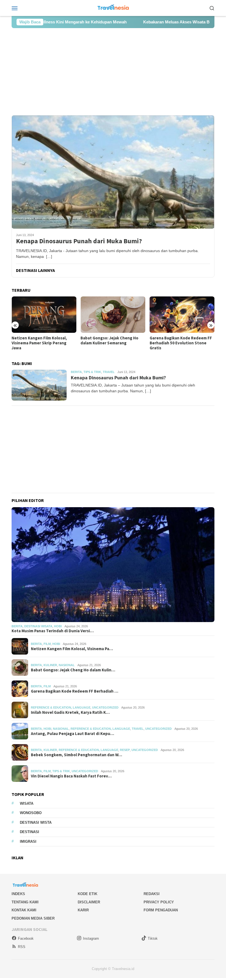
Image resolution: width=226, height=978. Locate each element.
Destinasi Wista (36, 822)
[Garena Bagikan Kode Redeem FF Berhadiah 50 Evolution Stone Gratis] (112, 314)
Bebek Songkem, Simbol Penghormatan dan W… (76, 754)
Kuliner (50, 665)
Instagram (91, 938)
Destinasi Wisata (38, 626)
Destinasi (29, 832)
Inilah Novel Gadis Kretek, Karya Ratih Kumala (180, 340)
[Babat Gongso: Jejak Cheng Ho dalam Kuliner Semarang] (44, 314)
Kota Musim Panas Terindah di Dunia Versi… (53, 630)
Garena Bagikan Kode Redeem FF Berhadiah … (74, 691)
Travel (109, 372)
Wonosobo (31, 813)
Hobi (58, 626)
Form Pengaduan (161, 910)
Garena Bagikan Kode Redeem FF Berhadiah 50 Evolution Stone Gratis (111, 343)
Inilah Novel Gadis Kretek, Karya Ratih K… (70, 712)
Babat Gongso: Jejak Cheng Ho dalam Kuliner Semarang (40, 340)
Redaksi (152, 894)
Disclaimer (89, 902)
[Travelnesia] (113, 8)
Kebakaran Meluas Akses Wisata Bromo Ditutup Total (162, 22)
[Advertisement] (113, 71)
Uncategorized (105, 707)
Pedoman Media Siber (33, 918)
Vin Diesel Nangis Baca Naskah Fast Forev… (71, 776)
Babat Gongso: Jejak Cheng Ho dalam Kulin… (73, 670)
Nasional (67, 665)
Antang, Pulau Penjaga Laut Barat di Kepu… (72, 733)
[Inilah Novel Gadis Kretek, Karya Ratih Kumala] (182, 314)
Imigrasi (28, 841)
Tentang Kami (25, 902)
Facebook (26, 938)
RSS (21, 947)
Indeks (18, 894)
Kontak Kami (24, 910)
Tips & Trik (92, 372)
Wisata (26, 803)
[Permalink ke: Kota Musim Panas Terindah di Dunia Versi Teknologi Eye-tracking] (113, 564)
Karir (83, 910)
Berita (76, 372)
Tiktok (153, 938)
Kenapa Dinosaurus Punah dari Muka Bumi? (79, 241)
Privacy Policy (159, 902)
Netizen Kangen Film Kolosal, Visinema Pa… (72, 648)
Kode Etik (87, 894)
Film (47, 643)
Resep (125, 750)
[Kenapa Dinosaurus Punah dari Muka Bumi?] (113, 172)
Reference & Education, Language (60, 707)
